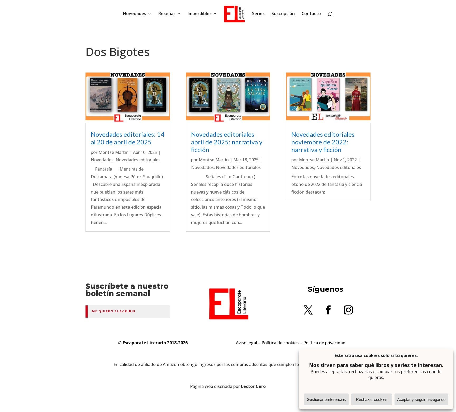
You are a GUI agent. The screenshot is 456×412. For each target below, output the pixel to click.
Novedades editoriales (138, 160)
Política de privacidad (324, 343)
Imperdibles (200, 14)
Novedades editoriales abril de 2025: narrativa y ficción (226, 141)
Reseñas (166, 14)
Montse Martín (113, 152)
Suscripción (283, 14)
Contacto (311, 14)
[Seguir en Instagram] (348, 310)
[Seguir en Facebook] (328, 310)
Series (258, 14)
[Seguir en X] (308, 310)
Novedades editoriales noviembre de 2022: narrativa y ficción (322, 141)
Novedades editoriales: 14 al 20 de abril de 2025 (127, 138)
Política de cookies (280, 343)
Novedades (134, 14)
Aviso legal (246, 343)
